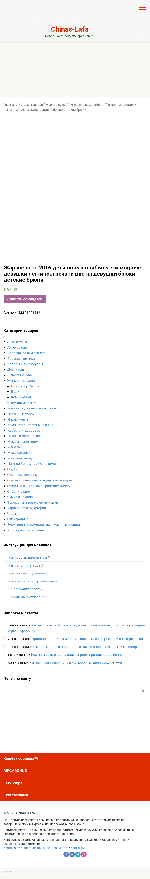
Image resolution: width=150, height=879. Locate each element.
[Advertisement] (75, 69)
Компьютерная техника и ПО (30, 425)
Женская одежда (21, 380)
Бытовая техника (21, 358)
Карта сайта (12, 848)
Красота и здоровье (23, 430)
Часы (11, 513)
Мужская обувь (19, 452)
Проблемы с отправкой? (28, 597)
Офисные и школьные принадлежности (38, 486)
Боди (15, 392)
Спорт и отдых (18, 491)
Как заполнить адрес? (26, 565)
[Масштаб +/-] (13, 871)
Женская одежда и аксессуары (32, 408)
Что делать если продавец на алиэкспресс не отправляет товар (85, 647)
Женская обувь (19, 375)
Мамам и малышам (22, 442)
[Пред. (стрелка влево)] (1, 877)
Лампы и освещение (23, 436)
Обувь (12, 469)
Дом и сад (15, 369)
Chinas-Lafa (69, 29)
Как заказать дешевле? (27, 573)
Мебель (13, 447)
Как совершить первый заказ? (32, 581)
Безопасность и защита (26, 353)
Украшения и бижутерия (26, 508)
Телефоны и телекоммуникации (32, 502)
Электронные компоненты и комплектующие (43, 524)
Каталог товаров (30, 104)
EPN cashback (16, 795)
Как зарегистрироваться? (29, 557)
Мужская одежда (21, 458)
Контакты (78, 848)
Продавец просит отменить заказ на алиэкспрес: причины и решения (87, 639)
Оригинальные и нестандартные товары (39, 480)
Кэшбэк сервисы (19, 758)
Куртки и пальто (24, 403)
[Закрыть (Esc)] (1, 871)
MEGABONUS (15, 771)
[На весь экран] (9, 871)
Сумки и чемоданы (22, 497)
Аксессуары (17, 347)
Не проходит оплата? (25, 589)
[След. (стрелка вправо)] (5, 877)
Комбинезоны (22, 397)
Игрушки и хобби (21, 414)
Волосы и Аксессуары (25, 364)
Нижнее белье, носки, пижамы (31, 464)
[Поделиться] (5, 871)
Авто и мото (17, 342)
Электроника (17, 519)
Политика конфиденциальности (45, 848)
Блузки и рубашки (25, 386)
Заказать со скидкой (24, 299)
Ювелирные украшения (26, 530)
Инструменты (18, 419)
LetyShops (13, 783)
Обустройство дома (23, 475)
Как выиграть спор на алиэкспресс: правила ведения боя (77, 655)
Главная (10, 104)
